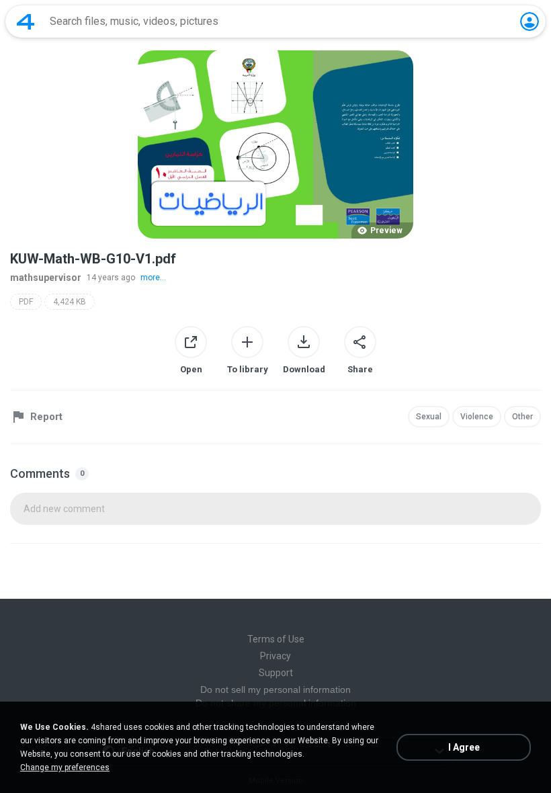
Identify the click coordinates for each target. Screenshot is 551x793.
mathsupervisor (45, 277)
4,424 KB (69, 301)
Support (276, 672)
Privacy (275, 656)
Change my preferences (65, 767)
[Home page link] (25, 21)
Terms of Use (275, 639)
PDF (26, 301)
